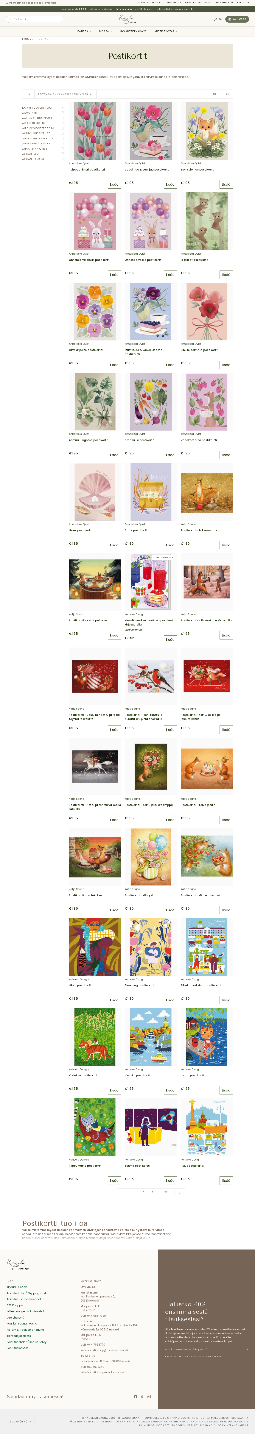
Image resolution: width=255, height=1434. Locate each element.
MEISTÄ (104, 31)
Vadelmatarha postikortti (199, 440)
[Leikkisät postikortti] (207, 221)
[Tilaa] (245, 1349)
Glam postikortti (80, 985)
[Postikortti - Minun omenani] (207, 857)
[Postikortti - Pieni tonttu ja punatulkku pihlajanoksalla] (151, 676)
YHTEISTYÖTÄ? (165, 31)
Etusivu (27, 39)
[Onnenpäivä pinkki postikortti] (95, 221)
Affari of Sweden (35, 123)
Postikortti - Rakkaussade (199, 530)
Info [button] (10, 1281)
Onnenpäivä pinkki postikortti (89, 260)
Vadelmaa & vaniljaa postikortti (147, 169)
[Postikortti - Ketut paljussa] (95, 582)
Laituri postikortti (193, 1075)
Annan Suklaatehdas (37, 138)
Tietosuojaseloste (19, 1336)
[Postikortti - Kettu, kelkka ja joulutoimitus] (207, 676)
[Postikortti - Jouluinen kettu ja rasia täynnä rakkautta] (95, 676)
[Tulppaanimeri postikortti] (95, 131)
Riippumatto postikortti (85, 1166)
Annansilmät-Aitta (36, 143)
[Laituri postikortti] (207, 1037)
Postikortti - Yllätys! (139, 895)
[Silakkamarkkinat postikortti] (207, 947)
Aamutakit (30, 113)
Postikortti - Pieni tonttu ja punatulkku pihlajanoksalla (143, 717)
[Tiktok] (142, 1396)
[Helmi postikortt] (95, 492)
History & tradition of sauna (25, 1330)
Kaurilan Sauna (96, 1418)
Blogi (208, 2)
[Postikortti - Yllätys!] (151, 857)
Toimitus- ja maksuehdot (24, 1299)
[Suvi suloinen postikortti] (207, 131)
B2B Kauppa (15, 1305)
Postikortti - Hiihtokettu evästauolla (206, 620)
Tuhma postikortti (137, 1166)
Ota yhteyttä (225, 2)
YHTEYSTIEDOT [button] (91, 1281)
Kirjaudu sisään (17, 1287)
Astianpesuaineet (35, 159)
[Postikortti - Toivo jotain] (207, 766)
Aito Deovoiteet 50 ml (38, 128)
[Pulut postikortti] (207, 1127)
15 (165, 1192)
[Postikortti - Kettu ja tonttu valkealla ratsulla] (95, 766)
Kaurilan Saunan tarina (22, 1323)
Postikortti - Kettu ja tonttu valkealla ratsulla (95, 807)
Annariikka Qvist (34, 149)
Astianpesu (30, 154)
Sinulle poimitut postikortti (199, 350)
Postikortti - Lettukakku (85, 895)
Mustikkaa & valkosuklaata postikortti (143, 352)
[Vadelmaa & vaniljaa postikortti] (151, 131)
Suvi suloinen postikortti (197, 169)
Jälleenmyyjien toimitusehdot (27, 1311)
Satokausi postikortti (140, 440)
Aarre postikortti (136, 530)
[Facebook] (135, 1396)
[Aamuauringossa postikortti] (95, 402)
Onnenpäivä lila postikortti (143, 260)
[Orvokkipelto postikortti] (95, 311)
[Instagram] (149, 1396)
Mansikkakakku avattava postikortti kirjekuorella (150, 622)
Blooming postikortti (139, 985)
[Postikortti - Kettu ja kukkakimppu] (151, 766)
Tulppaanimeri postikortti (87, 169)
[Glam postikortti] (95, 947)
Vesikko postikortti (138, 1075)
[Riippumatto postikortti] (95, 1127)
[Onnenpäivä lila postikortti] (151, 221)
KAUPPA (82, 31)
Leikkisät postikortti (195, 260)
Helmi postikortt (80, 530)
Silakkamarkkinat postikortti (201, 985)
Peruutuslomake (18, 1348)
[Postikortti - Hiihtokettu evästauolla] (207, 582)
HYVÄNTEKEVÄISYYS (133, 31)
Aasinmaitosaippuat (37, 118)
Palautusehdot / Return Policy (26, 1342)
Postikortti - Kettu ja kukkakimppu (149, 805)
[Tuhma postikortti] (151, 1127)
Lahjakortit (173, 2)
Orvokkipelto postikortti (86, 350)
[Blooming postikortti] (151, 947)
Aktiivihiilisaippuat (36, 133)
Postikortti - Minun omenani (200, 895)
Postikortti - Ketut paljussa (88, 620)
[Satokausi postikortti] (151, 402)
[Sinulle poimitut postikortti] (207, 311)
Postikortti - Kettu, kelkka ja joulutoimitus (200, 717)
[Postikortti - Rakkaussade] (207, 492)
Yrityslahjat (193, 2)
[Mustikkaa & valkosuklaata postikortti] (151, 311)
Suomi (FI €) (18, 1421)
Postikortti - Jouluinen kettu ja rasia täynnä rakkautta (94, 717)
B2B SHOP (243, 2)
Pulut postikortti (192, 1166)
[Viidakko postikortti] (95, 1037)
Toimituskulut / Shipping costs (27, 1293)
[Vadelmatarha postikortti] (207, 402)
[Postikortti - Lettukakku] (95, 857)
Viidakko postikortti (83, 1075)
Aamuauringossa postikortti (88, 440)
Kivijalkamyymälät (150, 2)
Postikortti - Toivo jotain (198, 805)
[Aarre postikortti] (151, 492)
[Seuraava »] (180, 1193)
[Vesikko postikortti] (151, 1037)
